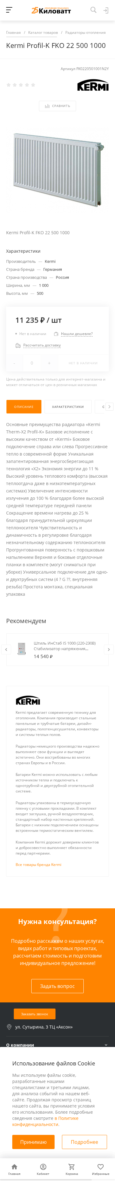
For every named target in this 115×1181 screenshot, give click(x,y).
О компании (20, 1045)
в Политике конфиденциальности (45, 1121)
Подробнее (84, 1142)
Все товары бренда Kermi (38, 864)
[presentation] (109, 407)
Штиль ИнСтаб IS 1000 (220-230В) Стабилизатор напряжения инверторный (65, 648)
